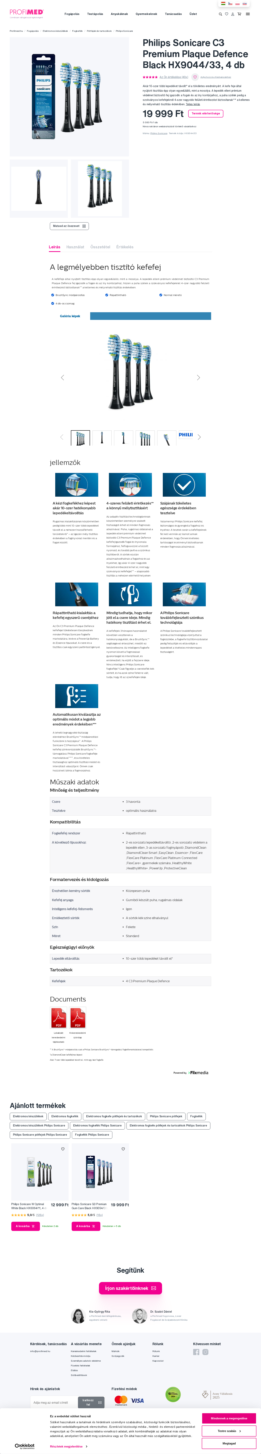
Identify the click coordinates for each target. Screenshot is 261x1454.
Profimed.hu (16, 31)
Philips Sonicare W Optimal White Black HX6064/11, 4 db (29, 1206)
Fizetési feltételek (80, 1365)
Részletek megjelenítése (66, 1446)
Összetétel (100, 247)
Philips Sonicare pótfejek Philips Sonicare (40, 1134)
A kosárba (23, 1226)
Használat (75, 247)
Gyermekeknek (146, 13)
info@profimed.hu (40, 1351)
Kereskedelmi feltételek (83, 1351)
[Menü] (247, 14)
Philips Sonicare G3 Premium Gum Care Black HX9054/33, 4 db (90, 1206)
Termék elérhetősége (206, 113)
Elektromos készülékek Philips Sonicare (39, 1125)
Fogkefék (77, 31)
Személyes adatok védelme (86, 1360)
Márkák (115, 1351)
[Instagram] (205, 1352)
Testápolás (95, 13)
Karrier (155, 1356)
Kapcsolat (158, 1360)
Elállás (74, 1370)
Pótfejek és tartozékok (99, 31)
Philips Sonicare (124, 31)
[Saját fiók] (232, 14)
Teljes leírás (193, 104)
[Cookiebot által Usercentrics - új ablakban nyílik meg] (24, 1446)
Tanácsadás (173, 13)
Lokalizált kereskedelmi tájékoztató (58, 1037)
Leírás (54, 247)
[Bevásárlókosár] (240, 14)
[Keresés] (220, 14)
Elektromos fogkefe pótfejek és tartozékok (114, 1116)
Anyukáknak (119, 13)
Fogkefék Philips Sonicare (92, 1134)
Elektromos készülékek (55, 31)
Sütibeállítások (79, 1375)
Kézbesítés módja (80, 1356)
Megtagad (229, 1443)
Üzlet (193, 13)
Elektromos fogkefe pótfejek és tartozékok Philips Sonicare (168, 1125)
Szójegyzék (118, 1356)
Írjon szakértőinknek (126, 1288)
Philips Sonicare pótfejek (166, 1116)
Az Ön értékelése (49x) (174, 77)
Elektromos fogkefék (64, 1116)
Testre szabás (227, 1430)
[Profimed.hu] (27, 13)
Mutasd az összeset (66, 226)
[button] (90, 376)
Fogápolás (72, 13)
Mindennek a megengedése (229, 1418)
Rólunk (156, 1351)
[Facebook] (196, 1352)
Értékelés (125, 247)
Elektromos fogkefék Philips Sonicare (97, 1125)
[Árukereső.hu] (191, 1395)
